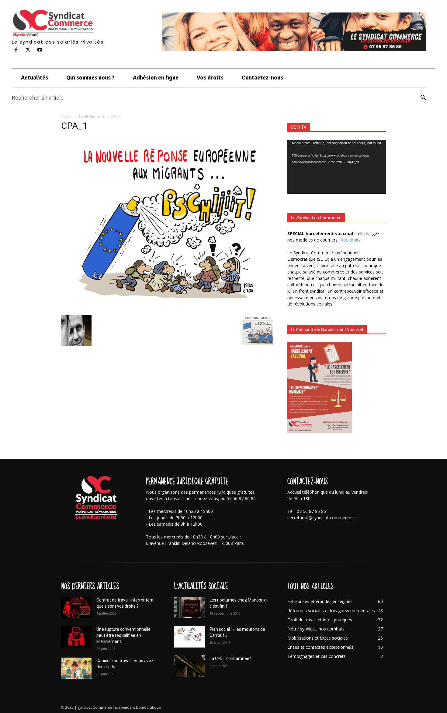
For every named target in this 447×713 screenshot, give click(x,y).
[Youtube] (40, 50)
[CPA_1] (167, 309)
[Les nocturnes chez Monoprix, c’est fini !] (189, 607)
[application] (336, 167)
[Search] (423, 97)
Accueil (67, 116)
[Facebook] (16, 50)
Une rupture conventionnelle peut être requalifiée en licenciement (123, 635)
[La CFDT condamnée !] (189, 666)
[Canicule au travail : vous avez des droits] (76, 668)
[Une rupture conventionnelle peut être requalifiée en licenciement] (76, 637)
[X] (28, 50)
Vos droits (351, 240)
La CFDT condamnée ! (230, 658)
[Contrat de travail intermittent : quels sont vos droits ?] (76, 607)
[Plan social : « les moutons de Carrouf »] (189, 637)
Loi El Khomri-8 (92, 116)
